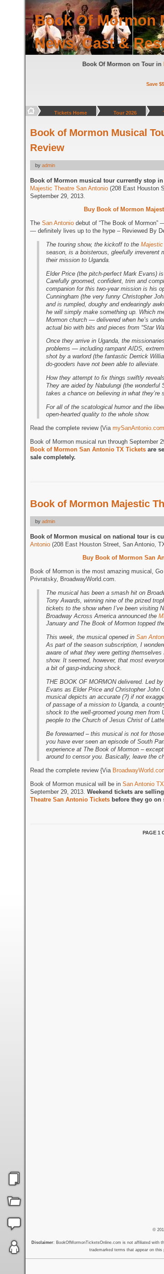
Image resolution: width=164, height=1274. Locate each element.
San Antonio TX (143, 784)
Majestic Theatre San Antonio (69, 188)
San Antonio (58, 223)
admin (48, 165)
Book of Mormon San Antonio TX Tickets (88, 449)
